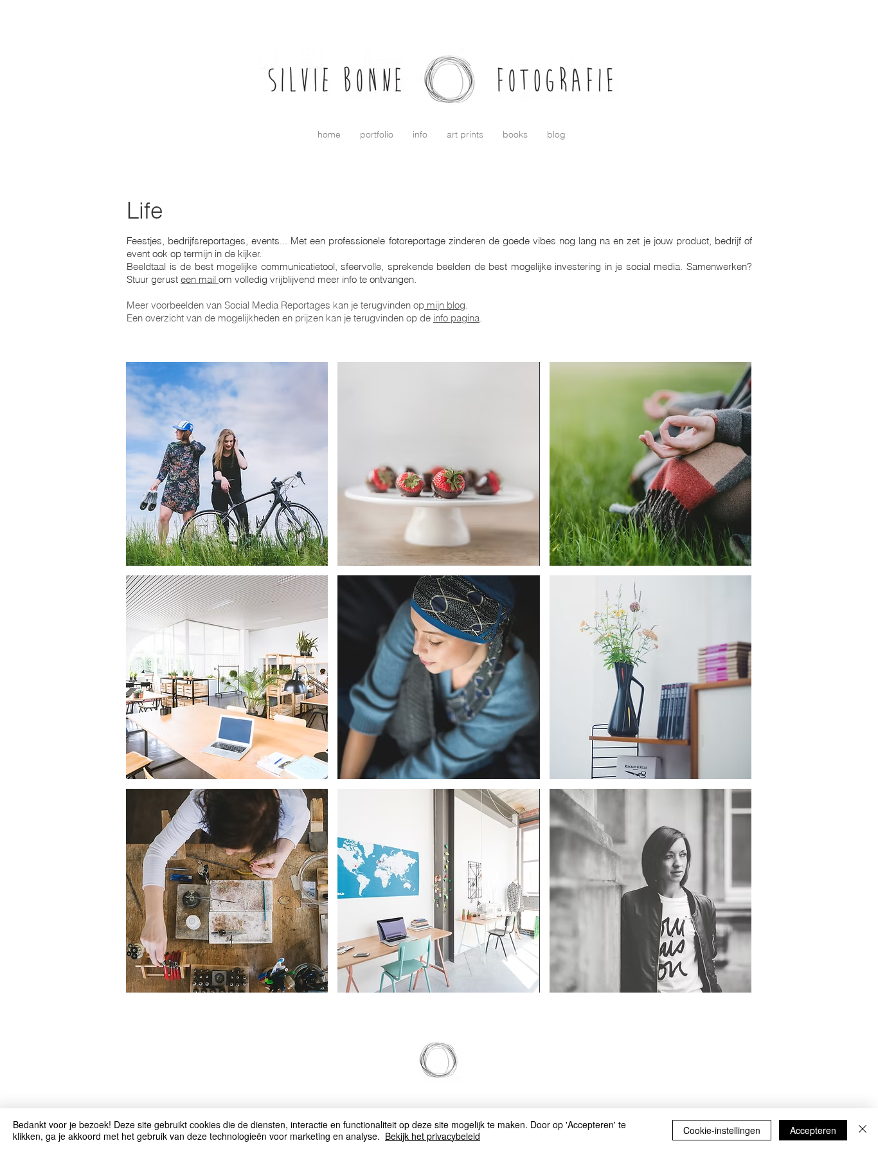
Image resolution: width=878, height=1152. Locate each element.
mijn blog (444, 305)
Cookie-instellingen (721, 1130)
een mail (200, 279)
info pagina (456, 318)
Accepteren (813, 1130)
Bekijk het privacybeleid (432, 1136)
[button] (376, 134)
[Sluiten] (862, 1130)
